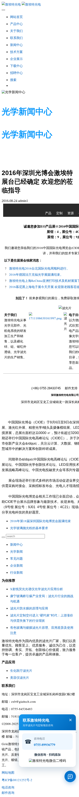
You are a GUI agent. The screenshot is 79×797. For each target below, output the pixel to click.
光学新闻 (16, 551)
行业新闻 (16, 572)
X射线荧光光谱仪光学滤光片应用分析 (36, 589)
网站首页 (16, 17)
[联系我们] (70, 776)
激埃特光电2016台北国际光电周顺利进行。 (39, 268)
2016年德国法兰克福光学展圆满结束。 (36, 274)
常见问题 (16, 558)
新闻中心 (16, 544)
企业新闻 (16, 565)
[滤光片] (45, 318)
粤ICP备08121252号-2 (17, 780)
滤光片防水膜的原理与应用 (29, 608)
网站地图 (8, 772)
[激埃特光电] (39, 4)
